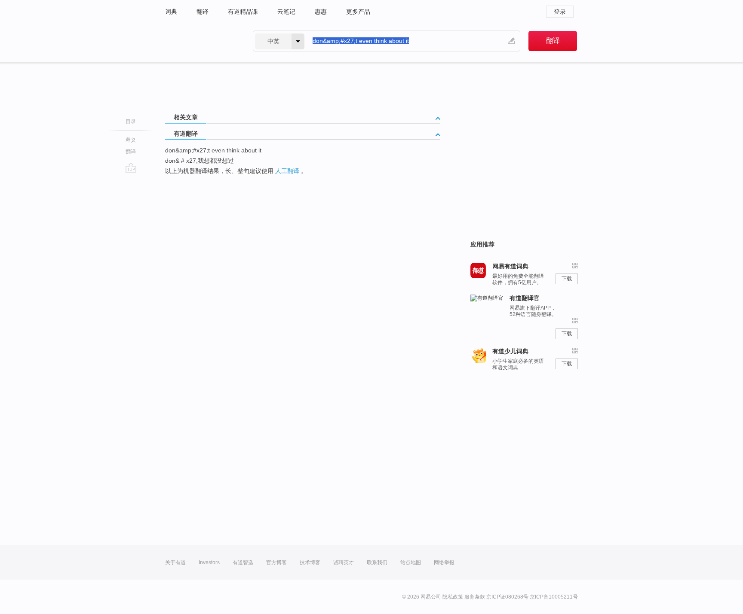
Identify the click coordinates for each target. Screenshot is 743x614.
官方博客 (276, 562)
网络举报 (444, 562)
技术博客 (310, 562)
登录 (560, 11)
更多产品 (358, 11)
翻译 (202, 11)
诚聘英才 (343, 562)
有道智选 (243, 562)
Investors (209, 562)
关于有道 (175, 562)
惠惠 (321, 11)
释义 (131, 140)
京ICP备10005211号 (554, 597)
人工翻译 (287, 170)
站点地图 (410, 562)
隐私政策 (452, 597)
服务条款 (474, 597)
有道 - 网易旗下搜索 (200, 41)
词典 (171, 11)
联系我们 (377, 562)
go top (131, 167)
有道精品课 (243, 11)
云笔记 (286, 11)
